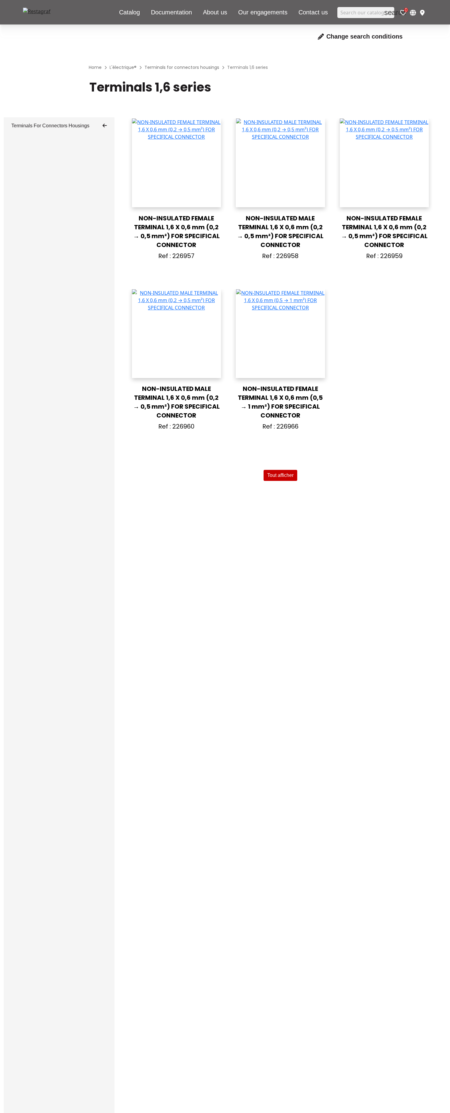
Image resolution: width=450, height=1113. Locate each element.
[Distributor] (422, 12)
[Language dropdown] (413, 12)
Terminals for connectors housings (50, 125)
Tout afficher (280, 475)
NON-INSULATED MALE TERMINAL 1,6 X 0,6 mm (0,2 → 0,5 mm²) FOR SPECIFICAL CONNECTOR (280, 231)
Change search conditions (364, 36)
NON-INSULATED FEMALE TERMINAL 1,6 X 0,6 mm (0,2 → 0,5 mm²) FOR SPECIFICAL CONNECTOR (176, 231)
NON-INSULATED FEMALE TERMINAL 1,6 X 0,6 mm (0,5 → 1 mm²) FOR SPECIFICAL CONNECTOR (280, 402)
